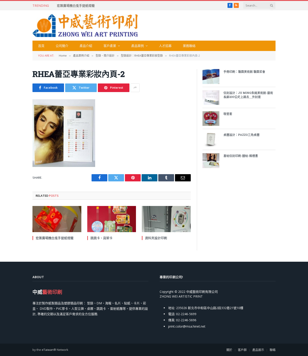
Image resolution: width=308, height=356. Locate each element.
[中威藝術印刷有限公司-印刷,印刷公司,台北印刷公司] (85, 25)
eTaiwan (47, 350)
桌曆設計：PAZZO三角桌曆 (241, 135)
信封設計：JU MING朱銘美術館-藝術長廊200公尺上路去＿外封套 (248, 95)
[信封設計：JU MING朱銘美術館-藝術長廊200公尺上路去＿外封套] (210, 97)
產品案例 (137, 46)
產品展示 (258, 350)
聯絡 (273, 350)
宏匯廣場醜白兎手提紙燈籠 (76, 6)
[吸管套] (210, 118)
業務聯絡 (189, 46)
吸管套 (227, 114)
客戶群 (242, 350)
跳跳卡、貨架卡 (101, 238)
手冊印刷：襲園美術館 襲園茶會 (244, 71)
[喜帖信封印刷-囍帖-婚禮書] (210, 160)
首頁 (41, 46)
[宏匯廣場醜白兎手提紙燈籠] (56, 219)
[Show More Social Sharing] (135, 87)
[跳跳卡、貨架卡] (111, 219)
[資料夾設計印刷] (166, 219)
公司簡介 (62, 46)
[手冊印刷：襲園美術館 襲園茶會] (210, 76)
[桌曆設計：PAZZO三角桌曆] (210, 139)
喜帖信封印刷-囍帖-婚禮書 (240, 156)
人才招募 (165, 46)
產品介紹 (86, 46)
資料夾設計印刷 (156, 238)
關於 (229, 350)
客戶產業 (109, 46)
